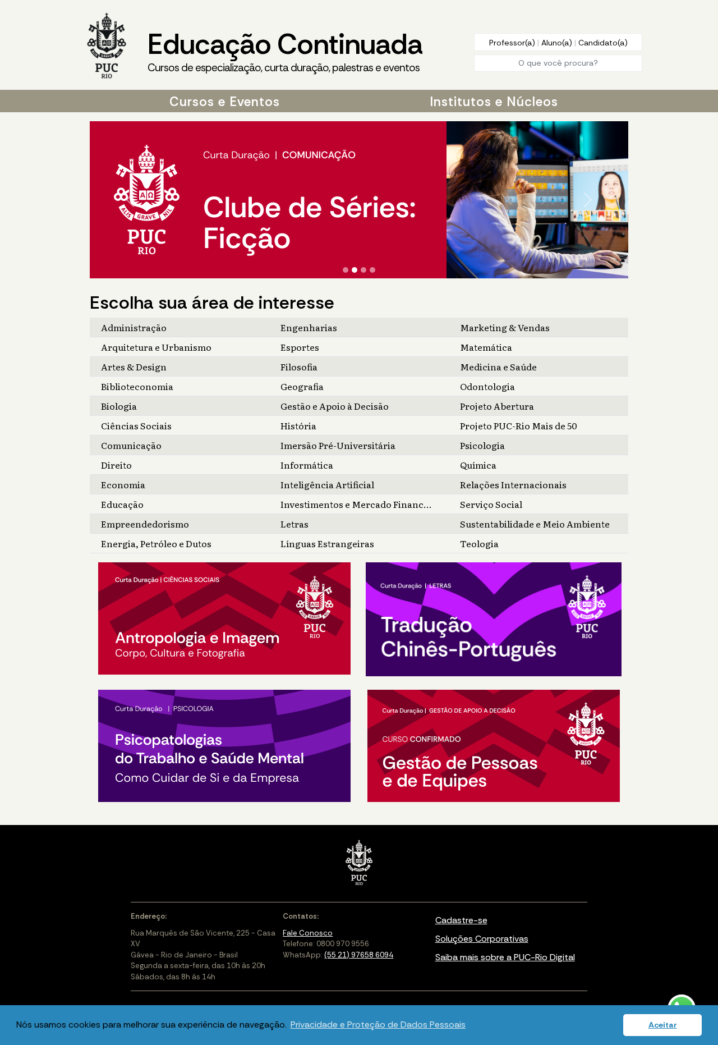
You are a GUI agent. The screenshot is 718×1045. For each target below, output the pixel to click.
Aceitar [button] (662, 1025)
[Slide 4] (372, 270)
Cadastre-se (461, 920)
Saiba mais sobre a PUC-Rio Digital (505, 957)
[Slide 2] (354, 270)
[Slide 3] (363, 270)
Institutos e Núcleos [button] (494, 101)
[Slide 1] (345, 270)
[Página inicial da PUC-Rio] (106, 46)
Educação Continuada (285, 50)
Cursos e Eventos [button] (224, 101)
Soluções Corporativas (481, 939)
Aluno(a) (557, 43)
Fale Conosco (308, 933)
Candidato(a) (603, 43)
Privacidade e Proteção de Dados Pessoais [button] (378, 1024)
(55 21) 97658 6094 (358, 955)
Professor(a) (513, 43)
